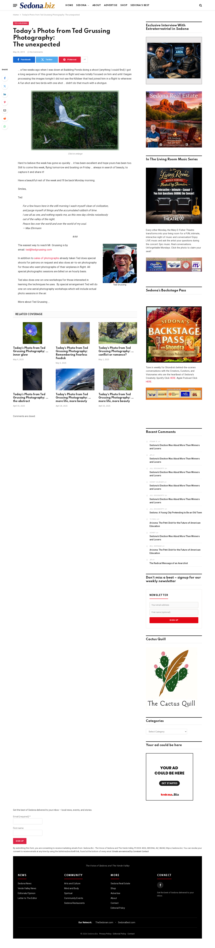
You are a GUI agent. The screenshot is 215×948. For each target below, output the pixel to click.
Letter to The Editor (27, 898)
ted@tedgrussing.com (39, 249)
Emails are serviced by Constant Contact (130, 851)
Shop (123, 5)
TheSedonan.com (104, 922)
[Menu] (15, 5)
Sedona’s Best (140, 5)
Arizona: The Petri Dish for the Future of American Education (175, 524)
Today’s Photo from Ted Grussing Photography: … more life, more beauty (73, 398)
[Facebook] (5, 78)
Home (69, 5)
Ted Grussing (21, 23)
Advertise (110, 5)
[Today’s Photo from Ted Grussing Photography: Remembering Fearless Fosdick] (75, 333)
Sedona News (24, 883)
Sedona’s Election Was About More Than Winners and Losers (175, 447)
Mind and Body (71, 888)
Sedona (81, 5)
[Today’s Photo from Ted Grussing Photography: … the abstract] (32, 379)
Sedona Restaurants (74, 903)
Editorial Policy (118, 908)
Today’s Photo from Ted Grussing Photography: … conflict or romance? (116, 351)
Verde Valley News (27, 888)
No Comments (36, 52)
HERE (172, 378)
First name (18, 828)
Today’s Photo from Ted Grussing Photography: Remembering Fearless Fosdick (72, 353)
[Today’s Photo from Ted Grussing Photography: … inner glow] (32, 333)
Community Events (73, 898)
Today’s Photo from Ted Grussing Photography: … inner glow (30, 351)
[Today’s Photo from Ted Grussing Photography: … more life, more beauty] (75, 379)
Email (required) (22, 816)
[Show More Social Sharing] (85, 60)
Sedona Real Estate (120, 883)
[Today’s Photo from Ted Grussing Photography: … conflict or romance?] (118, 333)
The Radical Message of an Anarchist (169, 563)
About (96, 5)
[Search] (200, 5)
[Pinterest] (5, 102)
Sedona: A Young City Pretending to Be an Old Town (176, 512)
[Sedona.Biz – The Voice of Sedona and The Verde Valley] (37, 5)
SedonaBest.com (126, 922)
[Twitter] (5, 86)
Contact (115, 903)
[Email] (5, 110)
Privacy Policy (105, 934)
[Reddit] (5, 118)
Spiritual (68, 893)
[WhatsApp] (5, 126)
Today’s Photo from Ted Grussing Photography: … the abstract (30, 398)
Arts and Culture (72, 883)
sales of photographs (46, 258)
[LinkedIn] (5, 94)
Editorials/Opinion (26, 893)
